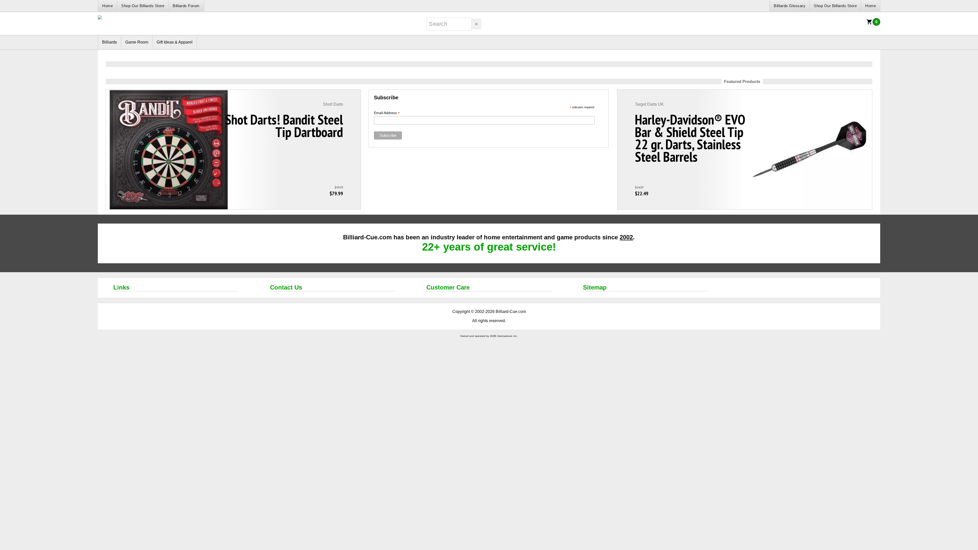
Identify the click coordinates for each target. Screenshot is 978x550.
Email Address (387, 113)
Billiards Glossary (789, 6)
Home (107, 6)
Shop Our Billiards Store (142, 6)
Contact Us (286, 287)
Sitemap (595, 287)
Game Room (136, 42)
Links (121, 287)
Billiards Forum (186, 6)
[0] (869, 23)
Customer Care (448, 287)
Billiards (109, 42)
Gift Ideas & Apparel (175, 42)
